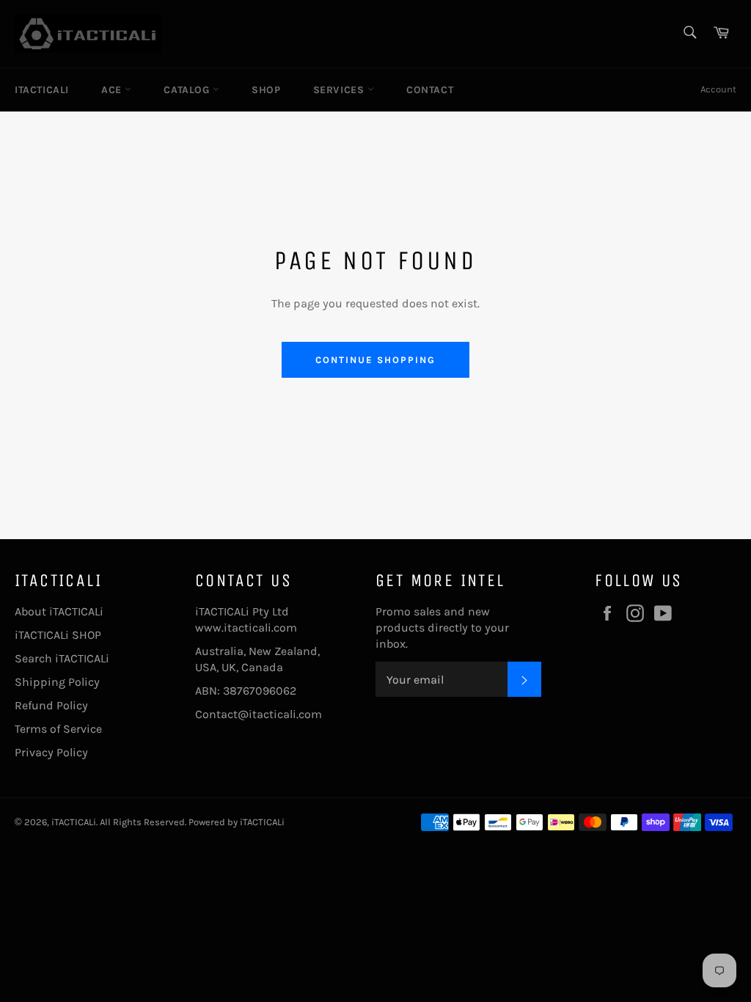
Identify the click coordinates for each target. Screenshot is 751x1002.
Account (718, 89)
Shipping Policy (57, 682)
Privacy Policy (51, 752)
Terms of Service (58, 729)
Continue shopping (375, 359)
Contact (429, 90)
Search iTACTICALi (62, 658)
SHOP (266, 90)
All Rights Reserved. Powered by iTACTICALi (192, 821)
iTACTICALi (42, 90)
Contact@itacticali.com (258, 714)
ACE (113, 90)
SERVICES (340, 90)
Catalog (188, 90)
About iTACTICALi (59, 611)
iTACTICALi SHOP (58, 635)
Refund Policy (51, 705)
